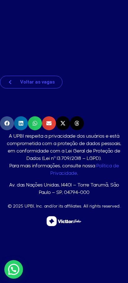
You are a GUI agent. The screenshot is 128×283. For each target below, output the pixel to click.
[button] (7, 123)
